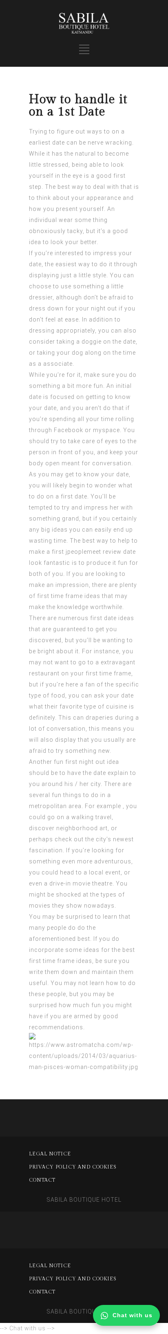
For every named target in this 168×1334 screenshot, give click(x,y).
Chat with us (133, 1315)
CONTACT (42, 1180)
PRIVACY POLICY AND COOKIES (73, 1167)
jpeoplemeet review (94, 551)
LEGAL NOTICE (50, 1154)
